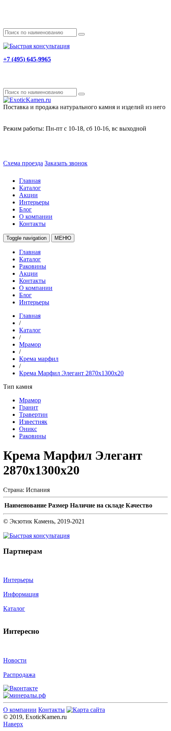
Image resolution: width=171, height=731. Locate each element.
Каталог (30, 187)
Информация (21, 594)
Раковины (32, 266)
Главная (30, 180)
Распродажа (19, 674)
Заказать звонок (66, 163)
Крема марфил (38, 358)
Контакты (32, 223)
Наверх (13, 724)
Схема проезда (23, 163)
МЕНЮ (62, 238)
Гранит (28, 407)
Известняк (33, 421)
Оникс (28, 428)
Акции (28, 195)
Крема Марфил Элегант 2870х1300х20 (71, 373)
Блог (25, 209)
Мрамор (30, 344)
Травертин (33, 414)
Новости (15, 660)
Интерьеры (34, 202)
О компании (35, 216)
